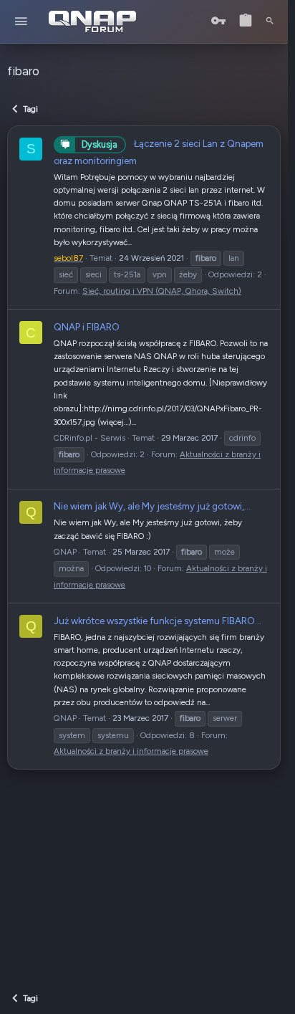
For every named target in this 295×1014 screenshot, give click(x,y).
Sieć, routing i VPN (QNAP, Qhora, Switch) (161, 291)
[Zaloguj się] (218, 21)
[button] (21, 21)
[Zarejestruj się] (245, 21)
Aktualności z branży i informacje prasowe (131, 751)
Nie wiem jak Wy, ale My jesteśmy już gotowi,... (152, 506)
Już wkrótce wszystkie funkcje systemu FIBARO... (157, 620)
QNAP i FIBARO (87, 327)
